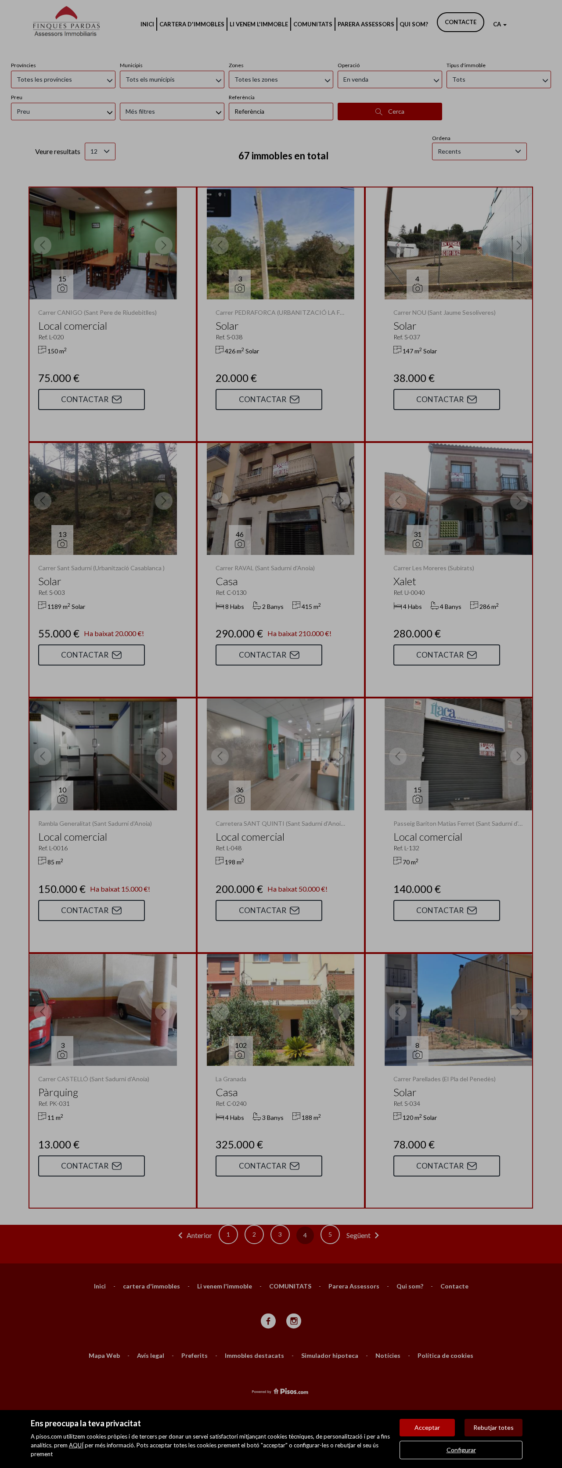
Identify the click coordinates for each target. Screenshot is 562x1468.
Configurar (461, 1450)
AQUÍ (76, 1445)
